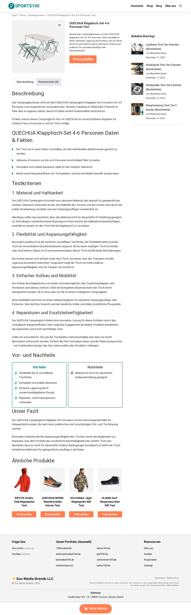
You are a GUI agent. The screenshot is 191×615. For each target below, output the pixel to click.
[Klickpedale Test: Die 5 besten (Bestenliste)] (137, 89)
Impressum (160, 578)
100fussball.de (64, 548)
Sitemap (148, 565)
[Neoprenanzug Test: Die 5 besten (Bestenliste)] (137, 110)
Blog (159, 5)
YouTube (16, 554)
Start (14, 15)
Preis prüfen (83, 59)
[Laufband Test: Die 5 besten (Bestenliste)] (137, 49)
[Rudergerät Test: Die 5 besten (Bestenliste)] (137, 69)
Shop (150, 5)
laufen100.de (103, 565)
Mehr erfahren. (173, 585)
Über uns (170, 5)
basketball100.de (65, 559)
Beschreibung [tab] (25, 81)
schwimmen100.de (106, 559)
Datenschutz (173, 578)
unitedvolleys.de (64, 565)
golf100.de (102, 554)
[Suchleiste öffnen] (181, 5)
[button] (59, 25)
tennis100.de (103, 548)
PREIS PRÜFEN (98, 608)
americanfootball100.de (68, 554)
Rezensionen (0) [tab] (48, 81)
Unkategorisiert (36, 15)
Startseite (137, 5)
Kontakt (148, 554)
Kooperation (150, 559)
